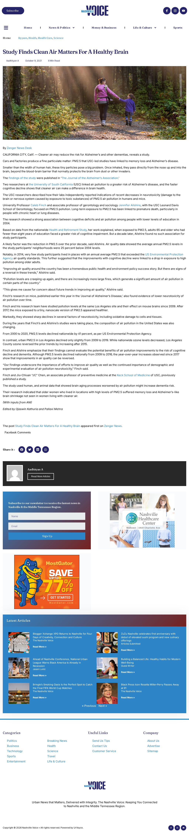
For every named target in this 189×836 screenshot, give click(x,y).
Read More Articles (40, 476)
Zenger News (113, 426)
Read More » (40, 646)
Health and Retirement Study (68, 230)
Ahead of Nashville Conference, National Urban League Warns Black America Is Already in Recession (60, 662)
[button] (21, 449)
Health (32, 38)
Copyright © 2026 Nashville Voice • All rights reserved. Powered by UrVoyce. (43, 827)
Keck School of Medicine (133, 375)
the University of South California (51, 184)
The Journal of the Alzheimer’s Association (89, 178)
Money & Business (104, 27)
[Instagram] (175, 10)
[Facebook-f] (167, 10)
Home (28, 27)
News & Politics (59, 27)
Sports (177, 27)
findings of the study (22, 178)
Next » (103, 705)
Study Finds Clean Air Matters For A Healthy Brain (47, 426)
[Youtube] (183, 10)
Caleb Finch (38, 205)
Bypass (22, 38)
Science (58, 38)
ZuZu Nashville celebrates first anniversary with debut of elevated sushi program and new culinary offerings (150, 637)
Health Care (45, 38)
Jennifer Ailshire (130, 205)
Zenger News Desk (19, 148)
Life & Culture (142, 27)
